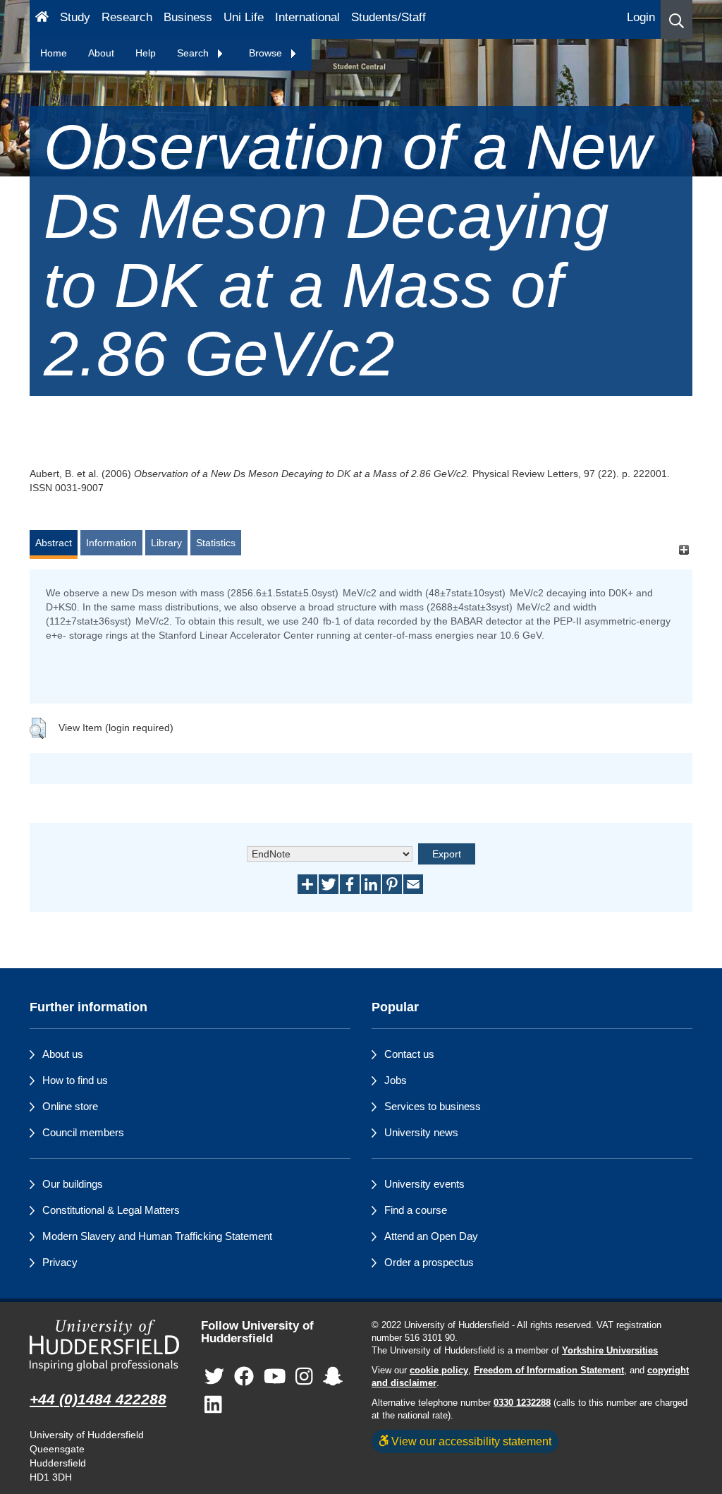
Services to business (432, 1106)
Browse (267, 53)
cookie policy (439, 1370)
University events (424, 1184)
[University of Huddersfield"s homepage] (105, 1346)
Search (194, 53)
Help (145, 53)
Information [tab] (111, 542)
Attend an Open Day (431, 1236)
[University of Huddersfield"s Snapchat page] (333, 1377)
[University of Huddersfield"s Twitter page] (214, 1377)
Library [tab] (166, 542)
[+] (683, 549)
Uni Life (244, 17)
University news (421, 1132)
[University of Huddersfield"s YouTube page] (275, 1377)
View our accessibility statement (469, 1441)
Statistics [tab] (215, 542)
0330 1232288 (522, 1403)
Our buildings (72, 1184)
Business (188, 17)
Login (641, 17)
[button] (676, 19)
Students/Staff (388, 17)
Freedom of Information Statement (549, 1370)
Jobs (395, 1080)
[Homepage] (42, 19)
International (307, 17)
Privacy (60, 1262)
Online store (70, 1106)
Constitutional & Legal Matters (111, 1210)
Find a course (415, 1210)
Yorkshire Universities (610, 1351)
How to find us (75, 1080)
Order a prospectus (429, 1262)
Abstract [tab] (53, 542)
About (101, 53)
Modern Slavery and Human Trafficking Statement (157, 1236)
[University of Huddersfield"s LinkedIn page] (213, 1405)
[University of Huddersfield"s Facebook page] (244, 1377)
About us (62, 1054)
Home (53, 53)
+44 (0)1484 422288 (98, 1399)
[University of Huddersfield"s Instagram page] (304, 1377)
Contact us (409, 1054)
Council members (83, 1132)
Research (127, 17)
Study (75, 17)
